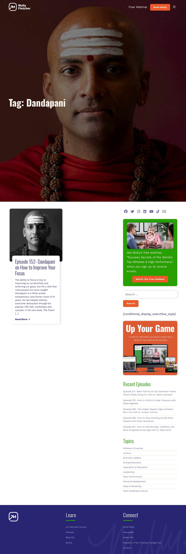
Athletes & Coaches (133, 448)
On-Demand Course (76, 527)
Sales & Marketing (132, 486)
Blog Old (70, 537)
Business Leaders (132, 458)
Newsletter (128, 532)
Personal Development (134, 481)
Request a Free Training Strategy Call (142, 542)
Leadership (128, 472)
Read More (21, 319)
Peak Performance (132, 476)
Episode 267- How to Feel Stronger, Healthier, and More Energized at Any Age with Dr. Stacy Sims (148, 428)
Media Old (128, 537)
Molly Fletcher (20, 7)
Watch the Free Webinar (150, 279)
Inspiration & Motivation (135, 467)
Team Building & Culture (135, 491)
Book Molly (160, 7)
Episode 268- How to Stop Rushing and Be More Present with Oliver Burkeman (148, 419)
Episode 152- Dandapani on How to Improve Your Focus (35, 267)
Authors (127, 453)
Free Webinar (138, 7)
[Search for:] (150, 294)
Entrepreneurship (132, 462)
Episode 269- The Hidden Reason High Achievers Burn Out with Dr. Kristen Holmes (148, 411)
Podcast (70, 532)
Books (69, 542)
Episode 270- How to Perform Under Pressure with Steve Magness (149, 402)
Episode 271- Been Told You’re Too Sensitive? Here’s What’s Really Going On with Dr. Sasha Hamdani (149, 393)
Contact (127, 548)
